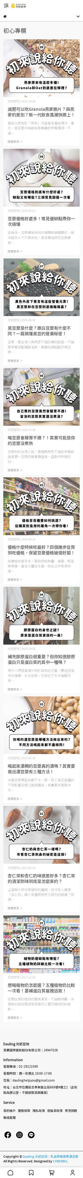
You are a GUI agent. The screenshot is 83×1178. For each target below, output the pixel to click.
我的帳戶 (9, 1110)
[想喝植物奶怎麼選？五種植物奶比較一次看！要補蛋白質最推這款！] (41, 944)
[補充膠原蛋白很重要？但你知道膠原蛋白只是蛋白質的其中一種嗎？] (41, 616)
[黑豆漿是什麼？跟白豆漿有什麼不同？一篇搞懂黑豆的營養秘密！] (41, 287)
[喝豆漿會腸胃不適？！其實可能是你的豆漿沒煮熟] (41, 397)
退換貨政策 (55, 1110)
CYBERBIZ (60, 1161)
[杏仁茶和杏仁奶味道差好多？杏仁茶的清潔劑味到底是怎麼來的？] (41, 835)
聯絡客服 (9, 1117)
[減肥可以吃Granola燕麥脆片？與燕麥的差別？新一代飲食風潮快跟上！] (41, 68)
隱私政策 (39, 1110)
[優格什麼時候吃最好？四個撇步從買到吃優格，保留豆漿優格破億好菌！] (41, 506)
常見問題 (71, 1110)
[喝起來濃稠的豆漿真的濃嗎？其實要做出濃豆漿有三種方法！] (41, 725)
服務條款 (24, 1110)
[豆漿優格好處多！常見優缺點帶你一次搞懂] (41, 178)
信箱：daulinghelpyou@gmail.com (29, 1080)
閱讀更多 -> (15, 141)
